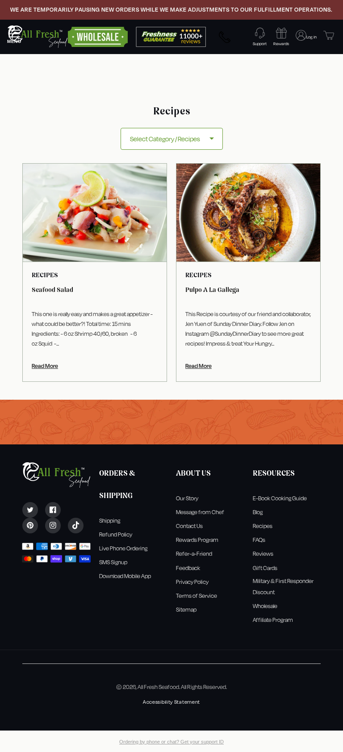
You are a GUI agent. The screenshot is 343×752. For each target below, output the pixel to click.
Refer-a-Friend (194, 553)
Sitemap (186, 609)
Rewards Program (197, 540)
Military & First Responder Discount (283, 587)
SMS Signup (113, 562)
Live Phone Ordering (123, 548)
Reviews (263, 553)
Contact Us (189, 526)
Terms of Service (196, 595)
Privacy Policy (192, 582)
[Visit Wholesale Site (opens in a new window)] (98, 36)
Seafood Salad (52, 290)
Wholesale (265, 606)
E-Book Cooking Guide (280, 498)
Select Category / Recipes (165, 139)
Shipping (109, 520)
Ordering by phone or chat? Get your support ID (171, 741)
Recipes (262, 526)
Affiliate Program (273, 620)
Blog (258, 512)
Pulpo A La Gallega (212, 290)
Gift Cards (265, 568)
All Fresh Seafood (158, 687)
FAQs (259, 540)
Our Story (187, 498)
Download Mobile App (125, 576)
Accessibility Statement (171, 702)
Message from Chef (200, 512)
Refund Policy (115, 534)
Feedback (188, 568)
